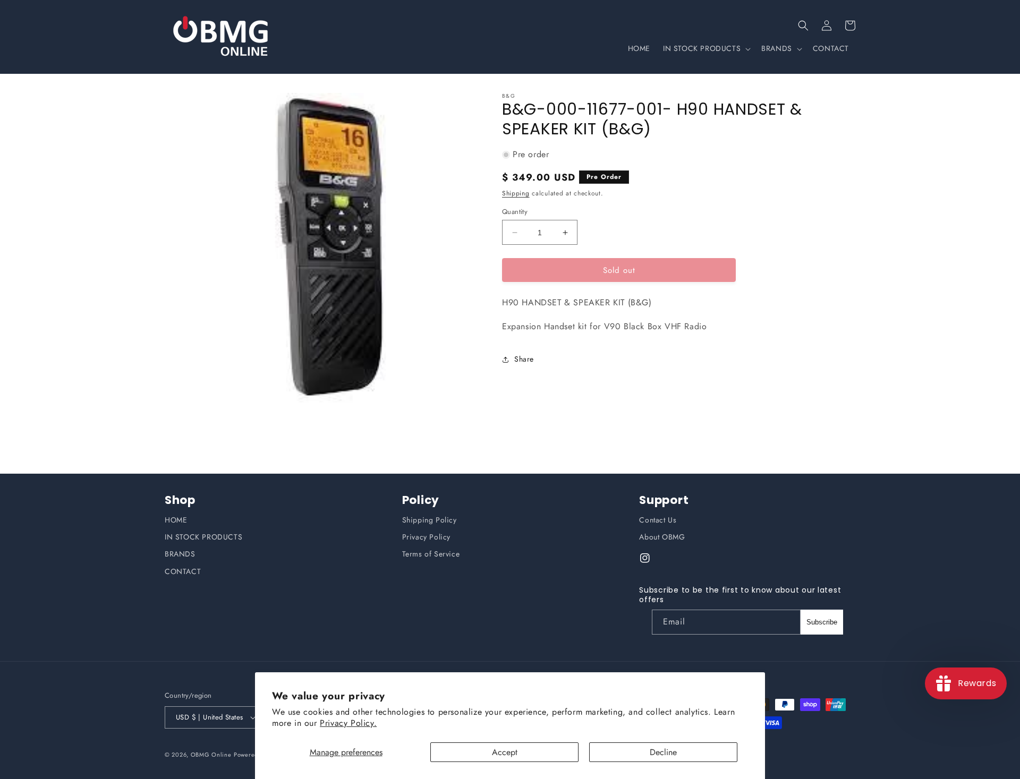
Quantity (515, 212)
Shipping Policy (429, 520)
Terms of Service (431, 554)
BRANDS (180, 554)
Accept (504, 752)
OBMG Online (211, 754)
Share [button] (524, 359)
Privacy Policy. (348, 723)
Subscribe (821, 622)
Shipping (516, 193)
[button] (803, 25)
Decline (663, 752)
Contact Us (657, 520)
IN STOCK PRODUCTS (203, 537)
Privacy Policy (426, 537)
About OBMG (662, 537)
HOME (176, 520)
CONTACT (183, 571)
